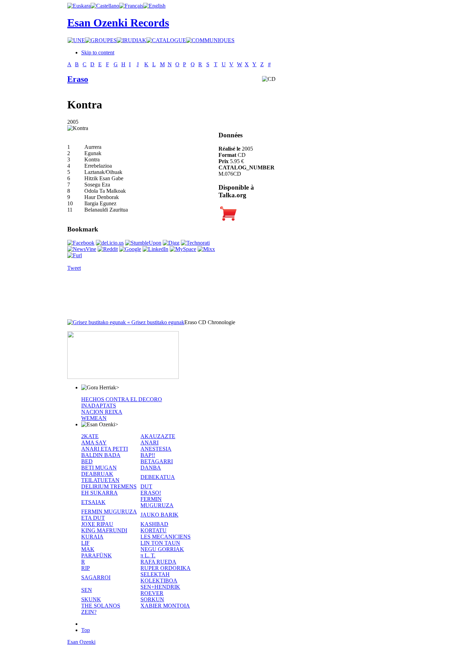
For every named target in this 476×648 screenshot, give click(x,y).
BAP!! (147, 455)
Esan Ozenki (81, 642)
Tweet (74, 268)
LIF (85, 543)
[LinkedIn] (155, 249)
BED (87, 461)
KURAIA (92, 537)
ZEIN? (89, 612)
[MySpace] (183, 249)
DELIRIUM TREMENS (109, 486)
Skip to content (97, 52)
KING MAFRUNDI (104, 530)
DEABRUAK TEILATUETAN (100, 477)
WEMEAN (94, 418)
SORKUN (152, 599)
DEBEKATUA (157, 477)
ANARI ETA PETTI (104, 449)
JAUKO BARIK (159, 515)
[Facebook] (80, 243)
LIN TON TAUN (160, 543)
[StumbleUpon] (143, 243)
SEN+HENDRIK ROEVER (160, 590)
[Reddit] (108, 249)
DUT (146, 486)
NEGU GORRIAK (162, 549)
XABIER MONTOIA (165, 606)
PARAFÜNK (96, 555)
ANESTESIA (155, 449)
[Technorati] (195, 243)
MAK (87, 549)
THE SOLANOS (100, 606)
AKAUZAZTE (157, 436)
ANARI (149, 442)
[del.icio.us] (110, 243)
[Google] (130, 249)
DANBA (150, 468)
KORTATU (153, 530)
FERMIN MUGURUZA (157, 502)
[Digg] (171, 243)
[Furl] (74, 255)
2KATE (90, 436)
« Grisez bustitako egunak (155, 322)
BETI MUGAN (99, 468)
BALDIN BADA (101, 455)
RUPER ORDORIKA (165, 568)
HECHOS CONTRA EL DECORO (121, 399)
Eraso (77, 79)
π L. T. (147, 555)
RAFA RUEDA (158, 562)
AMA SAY (94, 442)
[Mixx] (206, 249)
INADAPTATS (98, 406)
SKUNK (91, 599)
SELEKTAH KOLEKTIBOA (158, 577)
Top (85, 630)
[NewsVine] (81, 249)
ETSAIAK (93, 502)
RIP (85, 568)
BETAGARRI (156, 461)
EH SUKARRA (99, 493)
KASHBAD (154, 524)
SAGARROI (95, 577)
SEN (86, 590)
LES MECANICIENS (165, 537)
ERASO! (150, 493)
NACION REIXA (101, 412)
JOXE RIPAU (97, 524)
